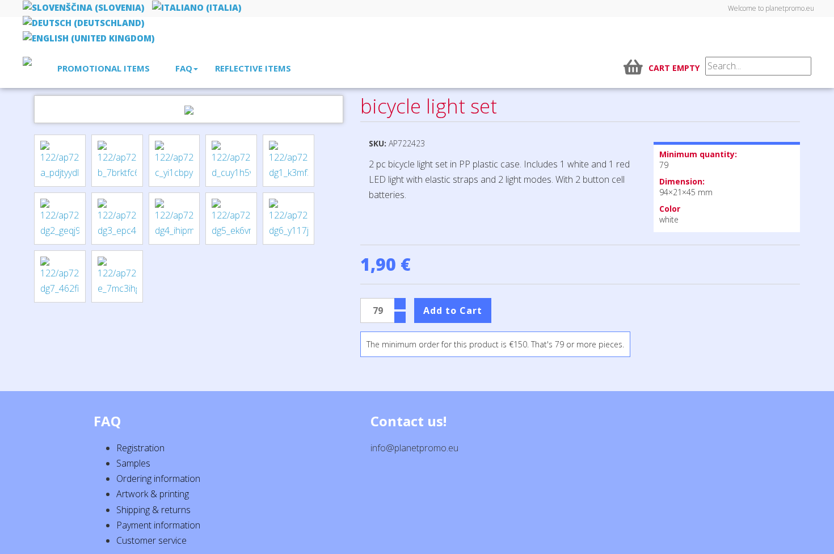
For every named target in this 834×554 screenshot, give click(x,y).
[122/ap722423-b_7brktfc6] (117, 161)
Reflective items (253, 68)
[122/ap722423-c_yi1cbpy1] (174, 161)
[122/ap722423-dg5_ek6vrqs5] (231, 218)
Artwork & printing (152, 494)
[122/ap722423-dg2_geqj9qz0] (59, 218)
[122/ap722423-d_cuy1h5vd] (231, 161)
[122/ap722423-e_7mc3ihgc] (117, 276)
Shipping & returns (153, 509)
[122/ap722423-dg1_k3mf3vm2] (288, 161)
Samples (133, 463)
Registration (140, 448)
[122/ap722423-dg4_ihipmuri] (174, 218)
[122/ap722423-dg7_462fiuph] (59, 276)
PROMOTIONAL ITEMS (103, 68)
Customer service (151, 540)
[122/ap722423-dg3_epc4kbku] (117, 218)
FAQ (183, 68)
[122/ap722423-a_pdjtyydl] (59, 161)
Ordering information (158, 478)
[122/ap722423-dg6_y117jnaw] (288, 218)
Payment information (158, 525)
